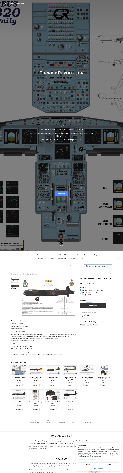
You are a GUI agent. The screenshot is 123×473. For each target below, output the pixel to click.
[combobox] (98, 266)
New (52, 258)
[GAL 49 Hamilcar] (70, 395)
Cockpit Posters (27, 255)
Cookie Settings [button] (98, 468)
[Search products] (117, 255)
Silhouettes (42, 258)
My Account (48, 422)
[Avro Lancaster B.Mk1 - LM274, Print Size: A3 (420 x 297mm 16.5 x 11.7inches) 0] (15, 280)
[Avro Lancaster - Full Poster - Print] (104, 370)
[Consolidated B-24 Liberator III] (87, 370)
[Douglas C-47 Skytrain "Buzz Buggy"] (70, 370)
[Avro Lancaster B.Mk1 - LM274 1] (15, 286)
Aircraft (82, 258)
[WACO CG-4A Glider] (53, 370)
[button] (86, 315)
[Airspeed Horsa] (19, 395)
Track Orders (61, 422)
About (12, 3)
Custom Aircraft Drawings (62, 255)
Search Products (35, 422)
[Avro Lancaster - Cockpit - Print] (53, 395)
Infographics (97, 255)
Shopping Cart (88, 422)
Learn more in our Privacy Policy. (86, 460)
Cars (78, 255)
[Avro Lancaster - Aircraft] (19, 370)
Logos (86, 255)
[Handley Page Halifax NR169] (36, 370)
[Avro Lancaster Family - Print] (36, 395)
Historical (35, 274)
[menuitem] (108, 274)
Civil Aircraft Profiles (23, 274)
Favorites (75, 422)
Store (5, 3)
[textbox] (95, 266)
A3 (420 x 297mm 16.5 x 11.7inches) (92, 290)
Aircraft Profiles (43, 255)
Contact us (20, 3)
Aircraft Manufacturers (66, 258)
